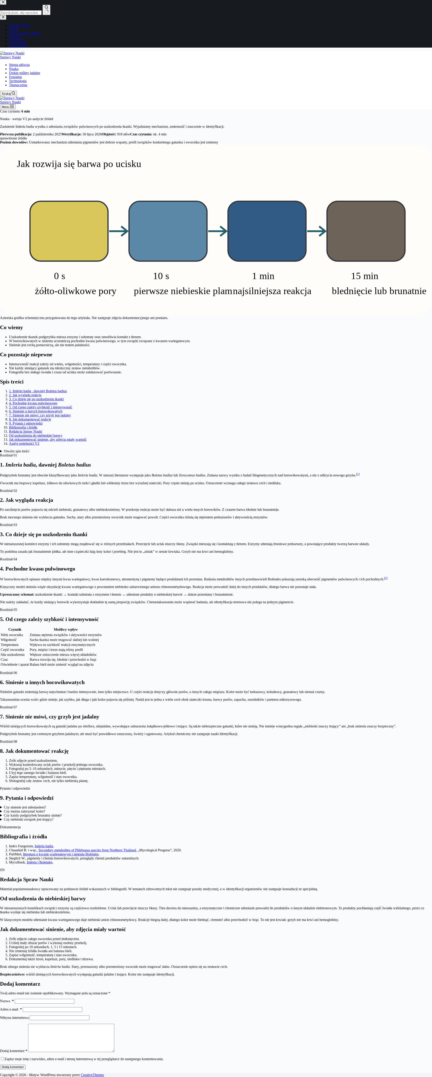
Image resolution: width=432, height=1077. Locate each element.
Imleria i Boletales (39, 862)
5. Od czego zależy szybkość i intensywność (40, 407)
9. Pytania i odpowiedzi (26, 423)
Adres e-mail (11, 1009)
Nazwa (7, 1001)
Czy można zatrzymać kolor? (24, 811)
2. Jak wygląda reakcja (25, 395)
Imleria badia (44, 846)
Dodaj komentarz (13, 1051)
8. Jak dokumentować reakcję (30, 419)
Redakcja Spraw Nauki (25, 431)
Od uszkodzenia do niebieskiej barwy (35, 435)
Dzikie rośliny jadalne (24, 73)
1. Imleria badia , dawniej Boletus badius (38, 391)
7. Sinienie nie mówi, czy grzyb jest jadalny (40, 415)
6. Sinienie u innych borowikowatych (35, 411)
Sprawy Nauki (10, 57)
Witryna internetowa (14, 1018)
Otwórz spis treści (16, 451)
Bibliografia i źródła (23, 427)
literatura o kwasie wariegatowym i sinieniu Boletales (61, 854)
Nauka (13, 69)
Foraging (15, 77)
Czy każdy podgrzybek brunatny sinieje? (33, 815)
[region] (216, 647)
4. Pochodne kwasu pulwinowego (33, 403)
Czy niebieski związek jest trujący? (29, 819)
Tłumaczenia (18, 85)
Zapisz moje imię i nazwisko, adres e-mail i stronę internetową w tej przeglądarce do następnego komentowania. (84, 1059)
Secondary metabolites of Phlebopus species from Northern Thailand (87, 850)
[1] (358, 474)
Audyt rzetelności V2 (24, 443)
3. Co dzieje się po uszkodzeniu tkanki (36, 399)
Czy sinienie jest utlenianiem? (25, 807)
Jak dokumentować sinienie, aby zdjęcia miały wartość (48, 439)
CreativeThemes (92, 1075)
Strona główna (19, 65)
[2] (385, 578)
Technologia (18, 81)
